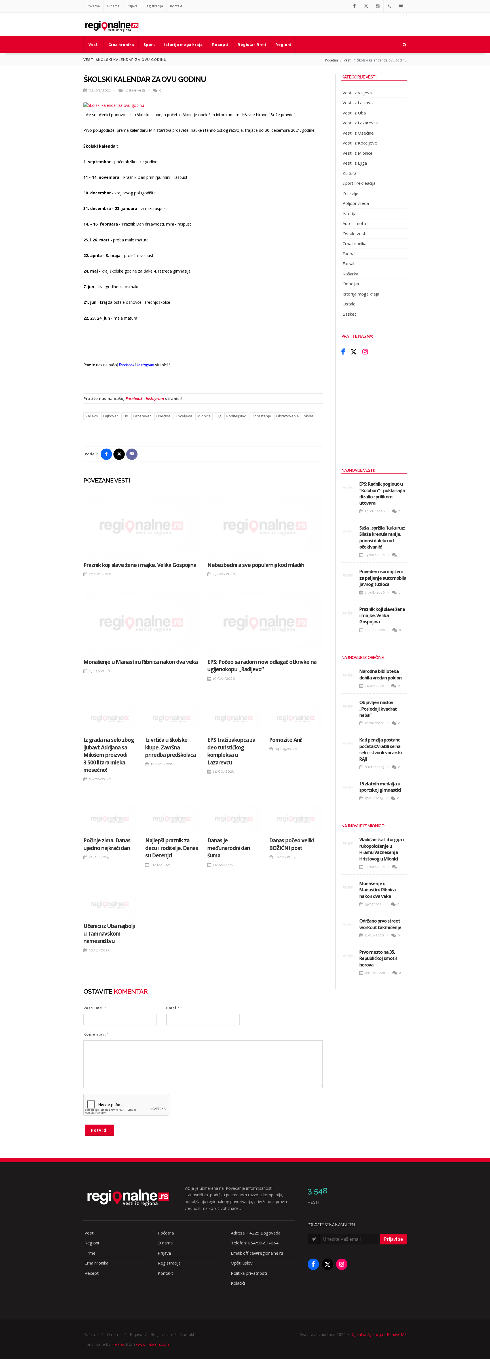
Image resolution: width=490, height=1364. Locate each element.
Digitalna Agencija (366, 1334)
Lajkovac (110, 415)
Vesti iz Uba (354, 113)
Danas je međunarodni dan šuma (228, 848)
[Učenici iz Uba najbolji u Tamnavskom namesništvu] (110, 904)
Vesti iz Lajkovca (359, 102)
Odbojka (351, 283)
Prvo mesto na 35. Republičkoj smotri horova (378, 958)
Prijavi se (393, 1239)
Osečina (163, 415)
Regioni (92, 1243)
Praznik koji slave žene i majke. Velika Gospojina (139, 565)
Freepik (118, 1344)
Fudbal (349, 253)
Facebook (134, 398)
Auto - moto (354, 223)
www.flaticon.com (152, 1344)
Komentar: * (96, 1034)
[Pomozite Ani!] (295, 718)
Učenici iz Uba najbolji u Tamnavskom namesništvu (109, 933)
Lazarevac (142, 415)
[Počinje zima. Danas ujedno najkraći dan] (110, 819)
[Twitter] (366, 6)
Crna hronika (354, 243)
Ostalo (349, 304)
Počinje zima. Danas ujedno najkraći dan (106, 844)
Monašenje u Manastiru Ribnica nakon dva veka (140, 662)
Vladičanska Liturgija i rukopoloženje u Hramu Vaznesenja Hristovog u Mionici (381, 849)
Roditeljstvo (236, 415)
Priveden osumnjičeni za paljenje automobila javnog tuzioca (382, 577)
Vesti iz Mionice (358, 153)
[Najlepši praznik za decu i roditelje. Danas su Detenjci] (171, 819)
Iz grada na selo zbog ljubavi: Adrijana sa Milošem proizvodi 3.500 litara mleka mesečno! (108, 755)
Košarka (350, 274)
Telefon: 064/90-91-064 (254, 1243)
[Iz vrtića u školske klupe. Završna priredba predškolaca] (171, 718)
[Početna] (111, 24)
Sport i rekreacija (359, 183)
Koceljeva (184, 415)
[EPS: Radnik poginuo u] (348, 487)
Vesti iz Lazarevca (360, 123)
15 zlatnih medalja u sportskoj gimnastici (380, 787)
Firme (90, 1253)
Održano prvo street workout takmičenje (380, 924)
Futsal (348, 263)
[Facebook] (354, 6)
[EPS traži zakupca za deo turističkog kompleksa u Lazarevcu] (234, 718)
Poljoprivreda (356, 203)
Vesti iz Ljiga (355, 163)
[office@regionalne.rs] (401, 6)
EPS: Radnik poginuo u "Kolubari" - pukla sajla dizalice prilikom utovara (382, 493)
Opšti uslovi (242, 1263)
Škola (308, 415)
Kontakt (176, 6)
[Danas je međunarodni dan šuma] (234, 819)
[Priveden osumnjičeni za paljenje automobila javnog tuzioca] (348, 575)
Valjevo (91, 415)
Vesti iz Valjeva (357, 92)
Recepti (92, 1273)
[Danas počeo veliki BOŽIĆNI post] (295, 819)
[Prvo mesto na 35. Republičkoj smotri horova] (348, 956)
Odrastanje (261, 415)
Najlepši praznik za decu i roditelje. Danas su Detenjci (171, 848)
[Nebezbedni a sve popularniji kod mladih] (265, 526)
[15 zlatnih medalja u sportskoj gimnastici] (348, 787)
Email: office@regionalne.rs (257, 1253)
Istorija (349, 213)
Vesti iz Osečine (358, 133)
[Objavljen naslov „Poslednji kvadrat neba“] (348, 706)
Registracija (154, 6)
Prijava (132, 6)
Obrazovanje (287, 415)
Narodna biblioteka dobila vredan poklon (380, 674)
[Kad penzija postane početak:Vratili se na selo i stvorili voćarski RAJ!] (348, 743)
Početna (93, 6)
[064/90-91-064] (389, 6)
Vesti (347, 60)
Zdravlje (350, 193)
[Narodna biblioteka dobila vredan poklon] (348, 675)
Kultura (349, 173)
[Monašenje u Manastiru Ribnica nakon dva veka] (141, 622)
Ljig (218, 415)
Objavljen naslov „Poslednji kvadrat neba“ (378, 708)
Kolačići (238, 1283)
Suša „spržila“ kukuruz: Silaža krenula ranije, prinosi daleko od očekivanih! (382, 537)
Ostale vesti (135, 90)
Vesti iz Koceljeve (360, 143)
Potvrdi (99, 1130)
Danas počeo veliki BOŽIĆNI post (291, 844)
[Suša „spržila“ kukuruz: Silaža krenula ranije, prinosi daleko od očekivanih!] (348, 531)
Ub (125, 415)
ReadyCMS (397, 1334)
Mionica (204, 415)
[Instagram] (377, 6)
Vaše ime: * (95, 1008)
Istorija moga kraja (361, 294)
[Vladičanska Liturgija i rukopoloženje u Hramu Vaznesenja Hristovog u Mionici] (348, 843)
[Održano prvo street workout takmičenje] (348, 924)
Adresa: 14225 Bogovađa (255, 1233)
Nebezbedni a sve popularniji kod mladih (255, 565)
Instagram (155, 398)
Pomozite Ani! (285, 739)
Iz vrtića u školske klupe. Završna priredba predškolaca (170, 747)
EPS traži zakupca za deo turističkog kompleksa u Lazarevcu (231, 751)
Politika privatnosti (249, 1273)
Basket (349, 314)
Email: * (174, 1008)
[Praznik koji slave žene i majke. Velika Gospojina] (141, 526)
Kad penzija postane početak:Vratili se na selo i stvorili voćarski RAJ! (380, 749)
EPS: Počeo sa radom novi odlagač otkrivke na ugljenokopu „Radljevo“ (261, 665)
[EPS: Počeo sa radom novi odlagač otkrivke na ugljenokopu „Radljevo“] (265, 622)
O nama (113, 6)
